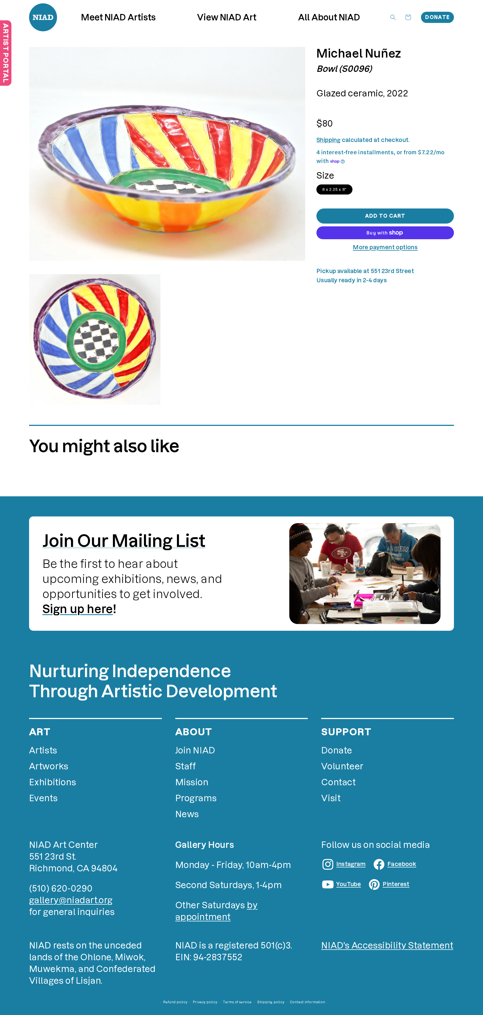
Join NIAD (195, 750)
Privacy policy (205, 1002)
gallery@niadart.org (71, 900)
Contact (338, 782)
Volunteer (342, 766)
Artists (43, 750)
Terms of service (237, 1002)
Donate (437, 17)
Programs (196, 798)
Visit (330, 798)
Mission (192, 782)
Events (43, 798)
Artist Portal (6, 53)
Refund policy (175, 1002)
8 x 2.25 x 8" (334, 189)
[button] (226, 17)
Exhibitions (52, 782)
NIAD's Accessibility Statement (387, 945)
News (187, 814)
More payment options (385, 247)
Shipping (328, 140)
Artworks (48, 766)
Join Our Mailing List (123, 541)
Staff (185, 766)
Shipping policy (270, 1002)
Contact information (307, 1002)
